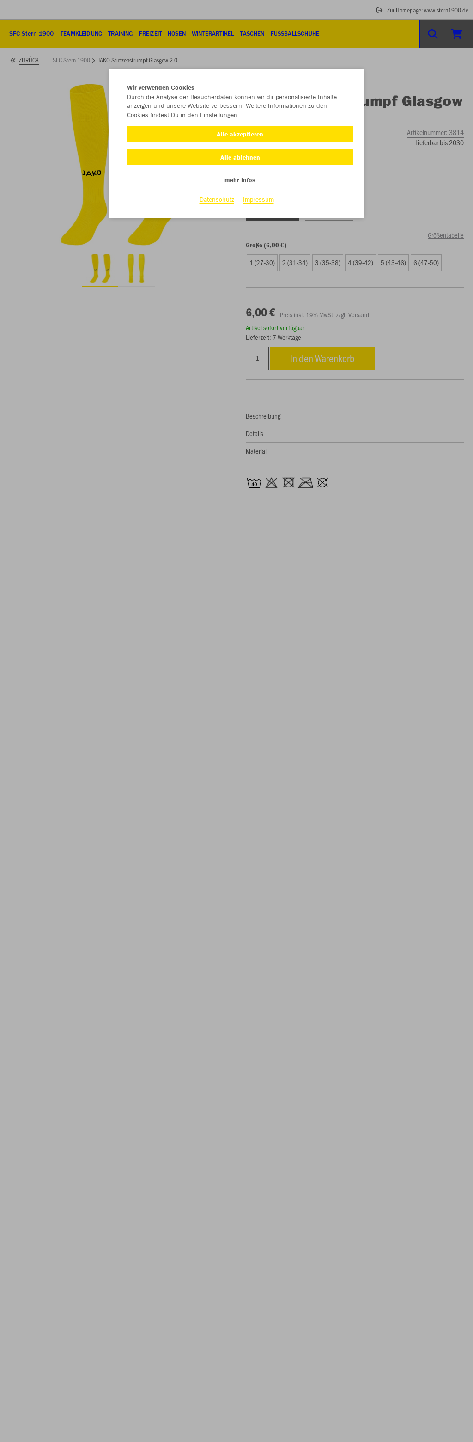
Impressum (258, 199)
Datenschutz (217, 199)
